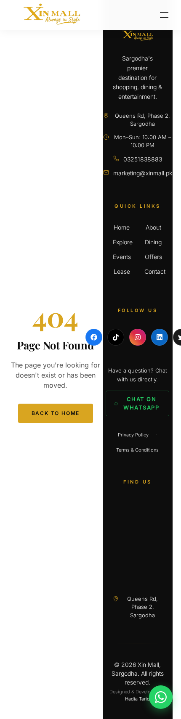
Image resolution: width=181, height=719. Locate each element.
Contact (153, 271)
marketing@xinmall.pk (142, 173)
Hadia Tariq (137, 699)
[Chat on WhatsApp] (161, 697)
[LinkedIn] (159, 337)
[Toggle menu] (164, 15)
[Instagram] (137, 337)
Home (122, 227)
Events (122, 256)
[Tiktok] (115, 337)
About (153, 227)
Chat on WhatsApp (141, 403)
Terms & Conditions (137, 450)
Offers (153, 256)
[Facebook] (93, 337)
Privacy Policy (133, 435)
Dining (153, 242)
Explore (122, 242)
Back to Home (56, 413)
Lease (122, 271)
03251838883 (142, 159)
